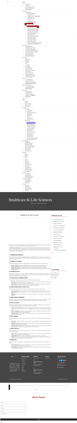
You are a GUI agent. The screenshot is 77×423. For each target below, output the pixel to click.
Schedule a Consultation (30, 95)
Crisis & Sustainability (27, 178)
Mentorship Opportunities (30, 83)
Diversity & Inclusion (29, 8)
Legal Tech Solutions (29, 53)
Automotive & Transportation (33, 29)
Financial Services (31, 34)
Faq (26, 63)
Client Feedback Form (29, 74)
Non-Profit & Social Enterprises (34, 43)
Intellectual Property (32, 13)
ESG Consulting (28, 88)
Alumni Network (28, 9)
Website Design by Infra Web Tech (63, 379)
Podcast (27, 62)
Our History (27, 4)
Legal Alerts (27, 65)
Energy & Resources (32, 28)
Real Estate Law (31, 17)
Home (24, 1)
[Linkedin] (63, 360)
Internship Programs (29, 80)
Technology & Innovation (33, 25)
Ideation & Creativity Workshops (31, 50)
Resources (25, 57)
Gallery (23, 369)
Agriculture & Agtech (32, 37)
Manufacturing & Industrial (33, 30)
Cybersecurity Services (30, 55)
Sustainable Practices (29, 87)
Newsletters (27, 66)
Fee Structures (28, 71)
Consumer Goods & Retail (33, 32)
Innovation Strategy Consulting (31, 51)
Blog (26, 58)
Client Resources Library (30, 75)
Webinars (27, 61)
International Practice (32, 22)
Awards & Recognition (29, 6)
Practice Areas (28, 12)
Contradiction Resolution (30, 49)
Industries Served (28, 24)
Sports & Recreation (32, 41)
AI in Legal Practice (29, 54)
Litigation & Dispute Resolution (34, 16)
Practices (24, 107)
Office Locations (28, 91)
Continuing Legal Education (31, 82)
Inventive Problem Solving (29, 143)
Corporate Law (30, 14)
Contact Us (25, 90)
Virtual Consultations (29, 94)
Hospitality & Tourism (30, 135)
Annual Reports (28, 67)
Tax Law (29, 20)
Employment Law (31, 18)
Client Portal (27, 96)
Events (23, 367)
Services (23, 361)
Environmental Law (31, 21)
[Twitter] (61, 360)
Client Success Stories (29, 70)
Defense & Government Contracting (35, 42)
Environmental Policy (29, 86)
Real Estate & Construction (31, 131)
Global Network (28, 92)
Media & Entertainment (32, 33)
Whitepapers (27, 59)
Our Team (27, 5)
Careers (24, 78)
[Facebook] (59, 360)
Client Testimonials (27, 167)
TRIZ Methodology (29, 46)
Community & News (29, 76)
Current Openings (29, 79)
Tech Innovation (26, 45)
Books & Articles (27, 163)
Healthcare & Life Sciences (33, 26)
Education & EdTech (32, 38)
